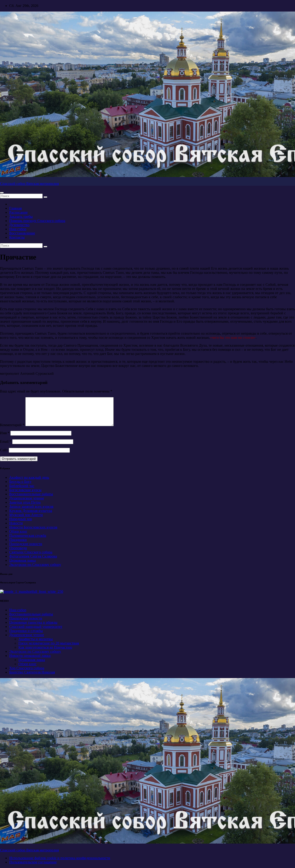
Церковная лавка (22, 560)
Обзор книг (18, 531)
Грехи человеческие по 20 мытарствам (48, 643)
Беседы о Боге (20, 482)
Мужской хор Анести (26, 515)
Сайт (4, 450)
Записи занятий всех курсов (31, 506)
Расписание (18, 212)
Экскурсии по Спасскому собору (35, 565)
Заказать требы (21, 216)
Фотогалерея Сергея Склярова (33, 556)
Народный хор (20, 519)
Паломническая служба (27, 535)
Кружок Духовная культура (30, 511)
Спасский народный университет (35, 627)
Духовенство (19, 225)
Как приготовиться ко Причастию (45, 647)
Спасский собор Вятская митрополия (29, 184)
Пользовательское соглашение (33, 862)
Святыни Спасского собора (30, 552)
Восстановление (22, 233)
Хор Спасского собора (26, 668)
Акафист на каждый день (29, 477)
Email (5, 441)
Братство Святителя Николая (32, 672)
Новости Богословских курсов (33, 527)
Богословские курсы (25, 490)
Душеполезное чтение (26, 498)
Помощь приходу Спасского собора (37, 221)
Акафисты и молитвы (35, 639)
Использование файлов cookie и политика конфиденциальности (59, 858)
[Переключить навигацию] (2, 192)
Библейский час (21, 486)
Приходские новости (25, 544)
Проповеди (18, 548)
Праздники (18, 540)
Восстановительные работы (31, 494)
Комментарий (12, 425)
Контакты (17, 237)
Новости (16, 523)
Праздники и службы (26, 631)
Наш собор (17, 229)
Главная (15, 208)
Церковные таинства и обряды (33, 622)
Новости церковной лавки (30, 656)
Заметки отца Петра (25, 502)
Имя (4, 433)
